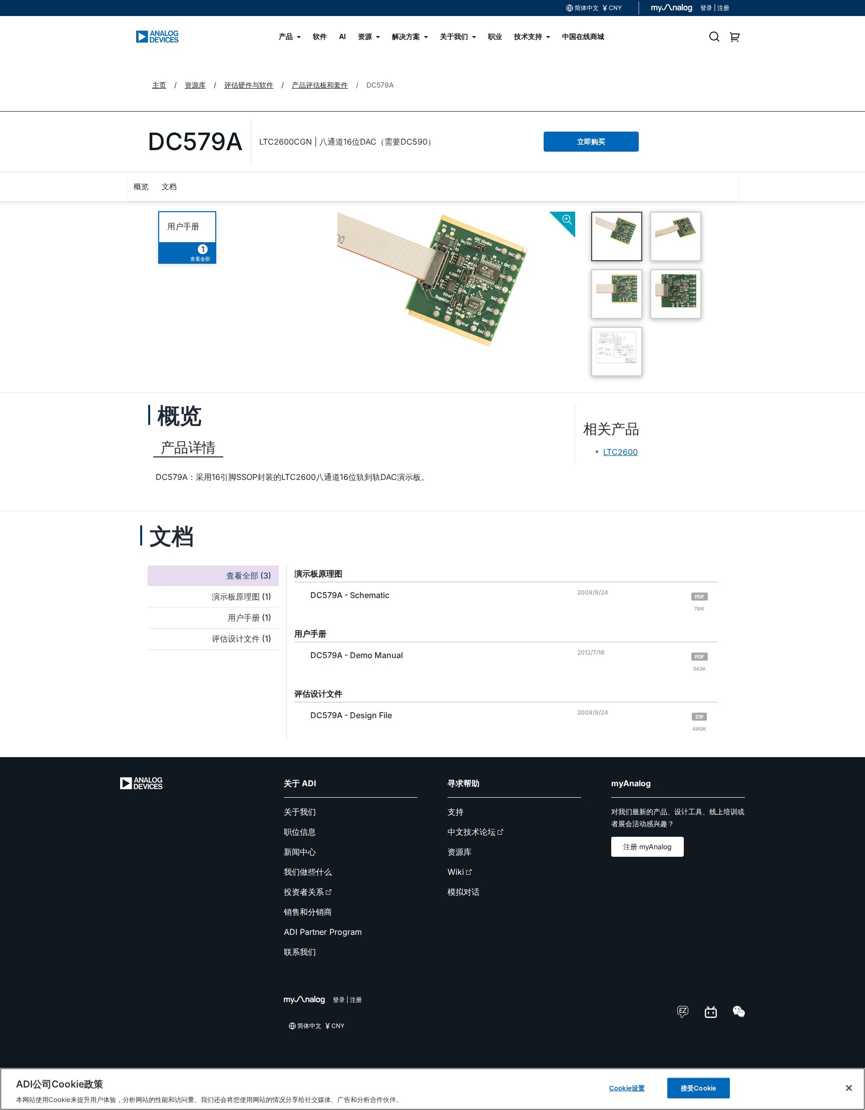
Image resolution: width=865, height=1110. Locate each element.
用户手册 (183, 226)
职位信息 (300, 832)
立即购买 (591, 141)
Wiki (456, 872)
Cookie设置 (627, 1087)
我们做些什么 (308, 872)
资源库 (460, 852)
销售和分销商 (308, 912)
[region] (432, 1089)
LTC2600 (620, 452)
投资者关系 (304, 892)
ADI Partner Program (323, 932)
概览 (141, 186)
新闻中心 (300, 852)
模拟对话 (464, 892)
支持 (456, 812)
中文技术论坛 (472, 832)
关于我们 (300, 812)
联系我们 (300, 952)
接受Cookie (698, 1087)
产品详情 (188, 447)
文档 (169, 186)
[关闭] (849, 1088)
